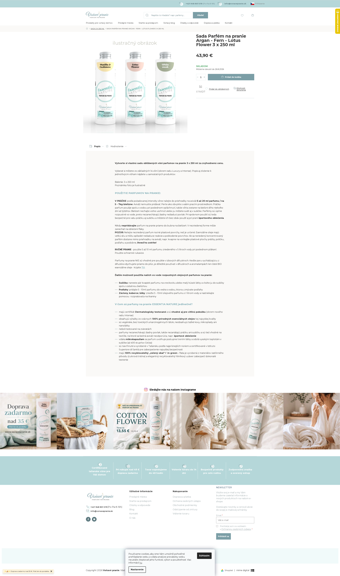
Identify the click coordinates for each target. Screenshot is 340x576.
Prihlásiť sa (223, 536)
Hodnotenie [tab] (117, 146)
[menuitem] (99, 23)
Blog (131, 509)
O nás (132, 518)
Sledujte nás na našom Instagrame (172, 389)
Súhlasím (204, 555)
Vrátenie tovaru (181, 513)
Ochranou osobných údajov (236, 529)
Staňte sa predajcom (140, 501)
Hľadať (200, 15)
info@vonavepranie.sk (102, 511)
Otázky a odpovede (139, 505)
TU (143, 267)
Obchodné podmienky (185, 505)
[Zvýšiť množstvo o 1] (204, 77)
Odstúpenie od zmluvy (185, 509)
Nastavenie (137, 569)
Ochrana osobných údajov (187, 501)
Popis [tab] (97, 146)
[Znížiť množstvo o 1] (197, 77)
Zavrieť (215, 81)
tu (141, 562)
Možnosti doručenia (241, 89)
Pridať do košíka (233, 77)
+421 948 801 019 (99, 507)
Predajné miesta (138, 497)
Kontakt (133, 513)
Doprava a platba (182, 497)
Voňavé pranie (89, 519)
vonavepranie (95, 519)
